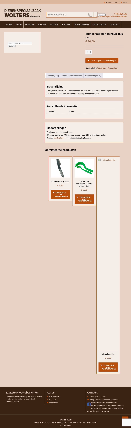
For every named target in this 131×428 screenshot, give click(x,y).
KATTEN (42, 25)
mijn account (111, 2)
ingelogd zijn (59, 138)
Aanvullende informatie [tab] (72, 76)
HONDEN (29, 25)
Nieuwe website (12, 401)
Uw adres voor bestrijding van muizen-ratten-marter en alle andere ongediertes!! (24, 398)
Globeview (65, 426)
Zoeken (102, 15)
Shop (19, 25)
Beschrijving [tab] (53, 76)
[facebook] (89, 404)
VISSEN (66, 25)
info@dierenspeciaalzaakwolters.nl (104, 400)
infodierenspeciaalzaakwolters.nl (111, 16)
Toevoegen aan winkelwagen (104, 61)
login (125, 2)
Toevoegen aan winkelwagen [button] (61, 194)
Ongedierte (99, 25)
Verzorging (102, 68)
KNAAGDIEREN (81, 25)
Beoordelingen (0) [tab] (93, 76)
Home (9, 25)
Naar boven (66, 420)
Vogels (54, 25)
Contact (115, 25)
